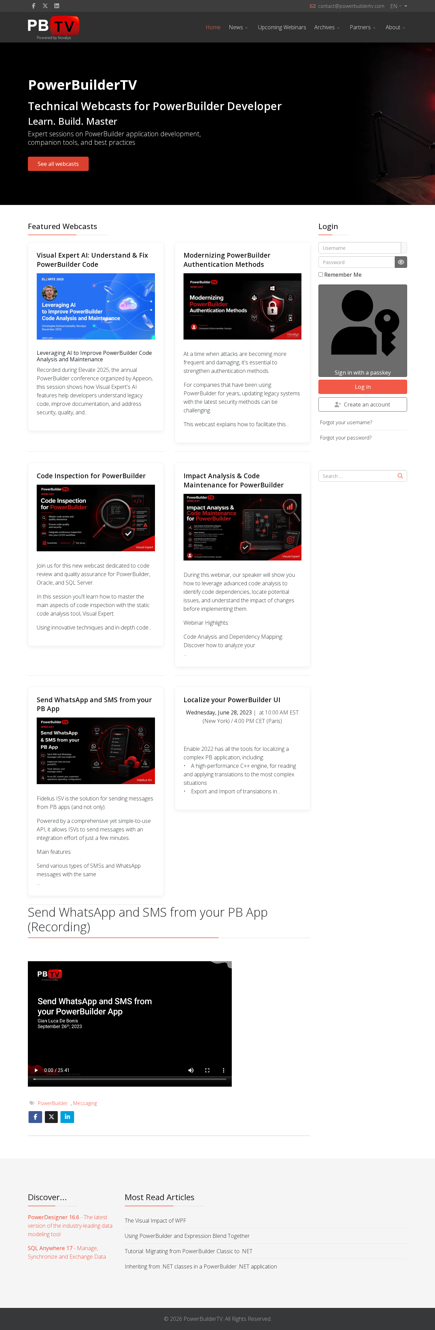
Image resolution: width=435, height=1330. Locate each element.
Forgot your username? (346, 422)
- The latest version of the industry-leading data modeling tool (70, 1225)
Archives (324, 27)
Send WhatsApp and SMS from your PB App (94, 704)
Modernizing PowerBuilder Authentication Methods (227, 260)
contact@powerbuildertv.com (351, 6)
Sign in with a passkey (363, 372)
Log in (363, 387)
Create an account (367, 404)
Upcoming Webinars (282, 27)
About (393, 27)
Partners (360, 27)
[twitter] (45, 6)
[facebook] (33, 6)
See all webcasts (58, 164)
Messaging (85, 1103)
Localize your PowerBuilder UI (232, 699)
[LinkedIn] (56, 6)
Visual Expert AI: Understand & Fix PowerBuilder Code (92, 260)
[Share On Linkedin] (67, 1117)
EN (394, 6)
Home (213, 27)
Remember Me (343, 274)
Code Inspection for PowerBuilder (91, 475)
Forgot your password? (345, 437)
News (236, 27)
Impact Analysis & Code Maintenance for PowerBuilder (234, 480)
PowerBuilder (53, 1103)
